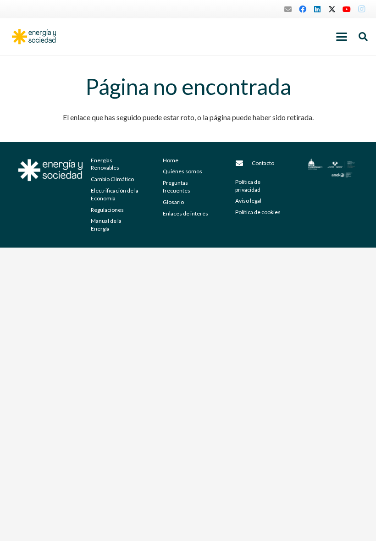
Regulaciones (107, 209)
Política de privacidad (247, 185)
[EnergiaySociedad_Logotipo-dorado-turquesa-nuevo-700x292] (34, 37)
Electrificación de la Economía (114, 194)
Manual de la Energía (106, 224)
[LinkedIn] (317, 9)
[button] (341, 36)
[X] (332, 9)
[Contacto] (243, 163)
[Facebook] (302, 9)
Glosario (173, 202)
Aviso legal (248, 200)
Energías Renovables (105, 164)
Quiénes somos (182, 171)
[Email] (288, 9)
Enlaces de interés (185, 213)
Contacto (263, 163)
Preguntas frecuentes (176, 186)
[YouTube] (346, 9)
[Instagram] (361, 9)
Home (170, 160)
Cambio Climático (112, 179)
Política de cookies (258, 212)
